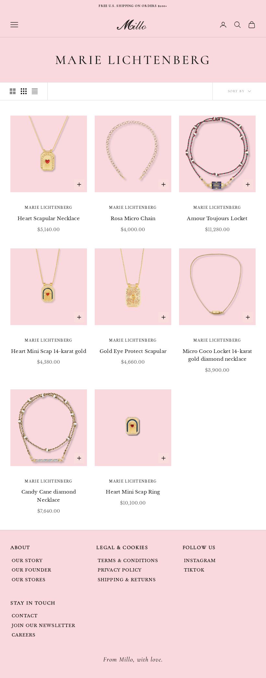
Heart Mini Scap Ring (133, 492)
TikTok (194, 570)
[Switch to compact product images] (35, 91)
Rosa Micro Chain (133, 218)
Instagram (200, 560)
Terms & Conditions (128, 560)
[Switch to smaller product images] (24, 91)
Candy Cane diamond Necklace (48, 496)
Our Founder (31, 570)
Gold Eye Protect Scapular (133, 351)
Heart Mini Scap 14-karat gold (48, 351)
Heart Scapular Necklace (48, 218)
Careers (23, 635)
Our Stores (28, 580)
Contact (25, 616)
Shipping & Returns (127, 580)
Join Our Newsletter (43, 625)
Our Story (27, 560)
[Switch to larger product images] (13, 91)
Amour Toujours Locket (217, 218)
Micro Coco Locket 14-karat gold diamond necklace (217, 355)
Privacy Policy (120, 570)
